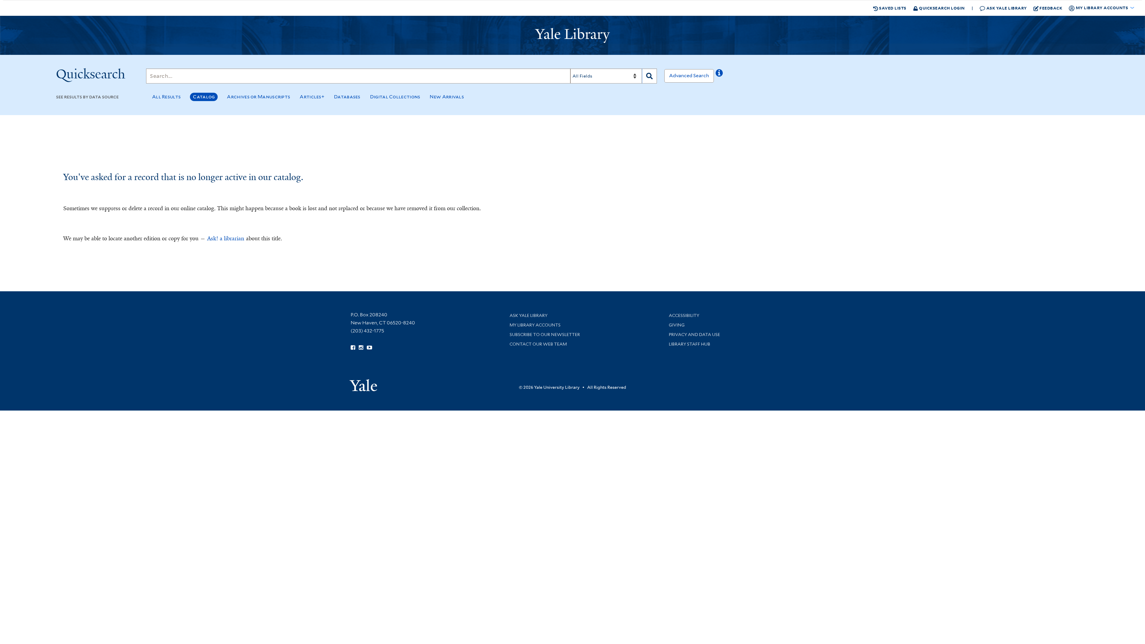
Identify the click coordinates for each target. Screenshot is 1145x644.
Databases (347, 97)
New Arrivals (447, 97)
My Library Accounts (535, 325)
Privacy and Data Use (694, 334)
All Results (166, 97)
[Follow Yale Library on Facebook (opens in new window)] (353, 347)
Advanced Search (689, 75)
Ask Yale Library (1006, 8)
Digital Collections (395, 97)
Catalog (204, 97)
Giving (677, 325)
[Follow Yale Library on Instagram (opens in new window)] (361, 347)
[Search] (649, 76)
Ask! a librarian (225, 238)
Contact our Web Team (538, 344)
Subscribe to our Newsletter (545, 334)
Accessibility (684, 315)
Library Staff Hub (689, 344)
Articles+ (312, 97)
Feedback (1050, 8)
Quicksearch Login (941, 8)
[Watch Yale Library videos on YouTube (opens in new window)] (369, 347)
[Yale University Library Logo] (572, 35)
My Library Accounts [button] (1102, 7)
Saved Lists (892, 8)
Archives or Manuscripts (258, 97)
